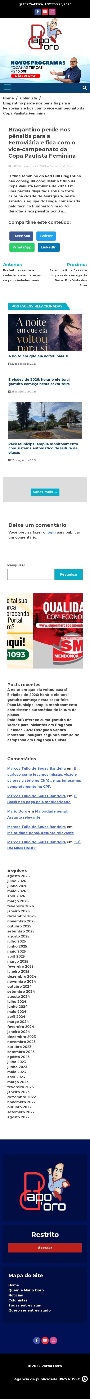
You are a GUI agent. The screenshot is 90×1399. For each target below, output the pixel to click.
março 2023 (17, 1082)
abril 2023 (16, 1077)
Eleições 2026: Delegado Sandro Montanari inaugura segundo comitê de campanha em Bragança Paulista (43, 735)
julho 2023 (16, 1062)
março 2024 (18, 1022)
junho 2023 (17, 1067)
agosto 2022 (18, 1117)
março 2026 (18, 901)
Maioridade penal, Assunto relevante (40, 833)
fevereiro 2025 (20, 966)
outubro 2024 (19, 987)
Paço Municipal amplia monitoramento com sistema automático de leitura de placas (43, 448)
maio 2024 (16, 1012)
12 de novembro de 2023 (31, 166)
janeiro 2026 (18, 911)
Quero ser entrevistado (29, 1310)
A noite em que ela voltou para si (38, 356)
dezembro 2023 (21, 1037)
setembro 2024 (21, 992)
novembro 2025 (21, 921)
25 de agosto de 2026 (23, 363)
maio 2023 (16, 1072)
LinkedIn (49, 247)
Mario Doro (17, 811)
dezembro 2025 (21, 916)
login (51, 532)
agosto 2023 (18, 1057)
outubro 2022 (19, 1107)
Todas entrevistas (24, 1305)
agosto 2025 (18, 936)
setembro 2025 (20, 931)
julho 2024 (16, 1002)
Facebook (21, 236)
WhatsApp (22, 247)
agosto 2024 (18, 997)
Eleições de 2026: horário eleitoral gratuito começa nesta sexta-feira (39, 382)
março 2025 (17, 961)
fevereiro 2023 (20, 1087)
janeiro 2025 (18, 971)
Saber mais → (45, 492)
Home (13, 1285)
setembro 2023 (21, 1052)
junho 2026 (17, 886)
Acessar (45, 1248)
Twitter (46, 236)
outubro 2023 (19, 1047)
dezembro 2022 (21, 1097)
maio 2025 (16, 951)
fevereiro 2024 (20, 1027)
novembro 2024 (21, 982)
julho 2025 (16, 941)
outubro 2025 (19, 926)
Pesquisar (16, 565)
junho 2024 (17, 1007)
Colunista (55, 166)
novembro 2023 (21, 1042)
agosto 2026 (18, 876)
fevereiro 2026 (20, 906)
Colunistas (17, 1300)
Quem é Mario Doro (26, 1290)
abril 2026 (16, 896)
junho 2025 (17, 946)
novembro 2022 (21, 1102)
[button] (45, 631)
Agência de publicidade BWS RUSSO (48, 1379)
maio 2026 (16, 891)
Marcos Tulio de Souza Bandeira (36, 768)
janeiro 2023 (18, 1092)
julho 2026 (16, 881)
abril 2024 (16, 1017)
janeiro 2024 (18, 1032)
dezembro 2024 (21, 977)
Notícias (15, 1295)
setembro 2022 (21, 1112)
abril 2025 (16, 956)
